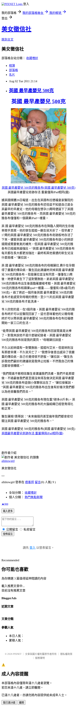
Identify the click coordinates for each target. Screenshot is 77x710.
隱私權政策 (66, 654)
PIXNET (17, 654)
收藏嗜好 (32, 58)
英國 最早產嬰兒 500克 (31, 90)
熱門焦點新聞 (34, 497)
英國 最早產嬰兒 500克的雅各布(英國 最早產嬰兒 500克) (38, 187)
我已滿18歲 (9, 702)
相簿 (12, 65)
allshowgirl (8, 461)
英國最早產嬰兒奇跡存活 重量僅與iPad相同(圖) (32, 433)
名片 (12, 74)
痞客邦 (29, 482)
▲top (4, 503)
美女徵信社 (16, 29)
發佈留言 (8, 534)
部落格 (13, 70)
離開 (21, 702)
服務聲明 (40, 657)
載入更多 (8, 511)
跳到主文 (7, 39)
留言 (38, 482)
